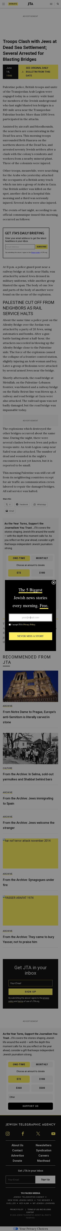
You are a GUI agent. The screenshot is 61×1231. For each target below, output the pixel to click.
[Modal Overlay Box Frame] (30, 615)
